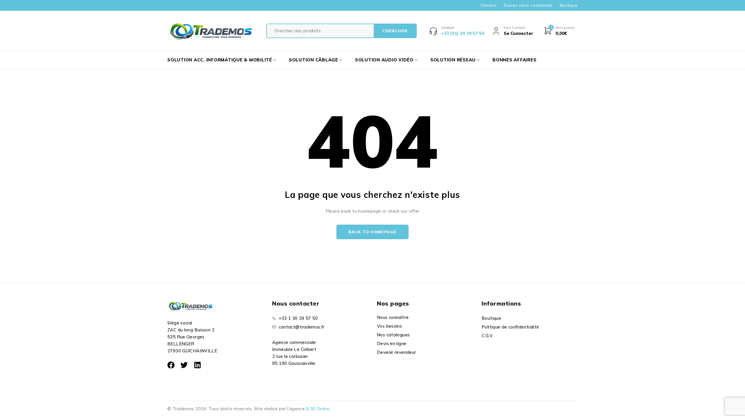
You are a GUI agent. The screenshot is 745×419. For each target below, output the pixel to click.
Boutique (569, 5)
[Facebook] (171, 365)
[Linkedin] (197, 365)
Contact (489, 5)
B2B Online (317, 408)
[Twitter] (184, 365)
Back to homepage (372, 232)
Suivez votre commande (528, 5)
